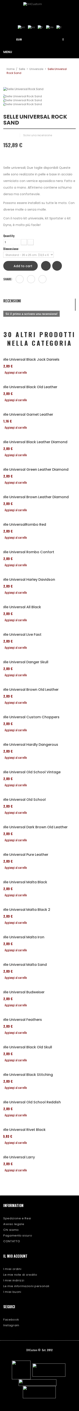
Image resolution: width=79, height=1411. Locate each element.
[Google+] (31, 279)
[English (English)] (21, 27)
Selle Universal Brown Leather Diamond (34, 497)
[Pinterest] (42, 279)
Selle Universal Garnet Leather (26, 414)
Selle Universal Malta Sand (23, 965)
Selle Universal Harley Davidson (27, 579)
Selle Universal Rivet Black (23, 1130)
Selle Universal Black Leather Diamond (33, 442)
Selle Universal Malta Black (23, 882)
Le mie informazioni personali (26, 1286)
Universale (36, 69)
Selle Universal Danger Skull (24, 662)
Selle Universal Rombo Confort (27, 552)
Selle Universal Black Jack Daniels (29, 359)
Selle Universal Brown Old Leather (29, 689)
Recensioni (12, 301)
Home (10, 69)
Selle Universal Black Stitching (26, 1075)
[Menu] (35, 39)
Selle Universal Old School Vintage (30, 772)
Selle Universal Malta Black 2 (25, 910)
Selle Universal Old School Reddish (30, 1102)
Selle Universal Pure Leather (24, 854)
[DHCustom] (39, 9)
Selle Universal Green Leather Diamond (34, 469)
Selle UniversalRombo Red (23, 524)
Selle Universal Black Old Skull (26, 1047)
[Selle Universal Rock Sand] (39, 96)
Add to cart (22, 266)
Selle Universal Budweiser (22, 992)
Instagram (11, 1325)
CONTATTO (11, 1241)
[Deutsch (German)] (50, 27)
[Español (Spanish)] (31, 27)
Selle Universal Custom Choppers (29, 717)
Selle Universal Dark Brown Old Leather (34, 827)
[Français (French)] (40, 27)
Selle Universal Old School (23, 799)
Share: (7, 279)
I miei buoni (12, 1292)
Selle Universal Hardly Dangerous (29, 744)
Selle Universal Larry (17, 1157)
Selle (22, 69)
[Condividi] (20, 279)
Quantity (8, 236)
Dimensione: (11, 249)
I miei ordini (12, 1269)
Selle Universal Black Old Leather (28, 387)
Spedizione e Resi (17, 1218)
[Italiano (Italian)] (58, 27)
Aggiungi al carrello (16, 372)
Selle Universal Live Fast (20, 634)
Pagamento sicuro (17, 1235)
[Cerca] (48, 39)
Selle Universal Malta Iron (22, 937)
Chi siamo (11, 1230)
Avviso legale (13, 1224)
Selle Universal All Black (20, 607)
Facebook (11, 1319)
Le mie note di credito (20, 1275)
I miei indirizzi (13, 1280)
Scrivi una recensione (37, 135)
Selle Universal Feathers (21, 1020)
